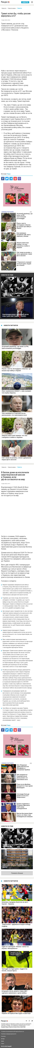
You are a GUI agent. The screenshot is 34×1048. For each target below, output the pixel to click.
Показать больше (17, 873)
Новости (25, 2)
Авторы (3, 1038)
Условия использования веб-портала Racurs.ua (12, 1031)
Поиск (2, 1043)
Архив (2, 1041)
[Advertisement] (17, 50)
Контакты (3, 1036)
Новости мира (12, 8)
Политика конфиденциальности (8, 1033)
